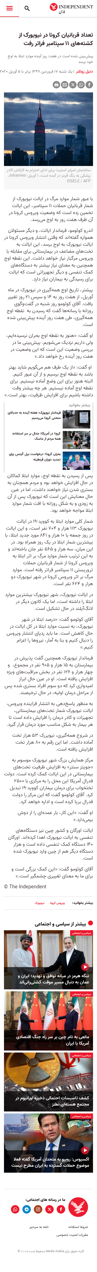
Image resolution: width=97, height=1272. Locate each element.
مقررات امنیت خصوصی (72, 1235)
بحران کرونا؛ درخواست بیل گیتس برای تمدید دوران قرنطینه (35, 457)
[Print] (56, 84)
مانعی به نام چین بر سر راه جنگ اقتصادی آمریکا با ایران (52, 1040)
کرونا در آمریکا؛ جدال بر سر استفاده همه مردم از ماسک (36, 436)
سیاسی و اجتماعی (52, 924)
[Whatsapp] (81, 84)
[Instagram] (38, 1209)
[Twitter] (73, 84)
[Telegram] (26, 1209)
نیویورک (39, 903)
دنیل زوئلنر (84, 71)
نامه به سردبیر (38, 1227)
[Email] (64, 84)
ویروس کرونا (57, 903)
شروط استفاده (78, 1227)
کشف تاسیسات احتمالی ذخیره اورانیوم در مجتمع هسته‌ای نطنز (52, 1101)
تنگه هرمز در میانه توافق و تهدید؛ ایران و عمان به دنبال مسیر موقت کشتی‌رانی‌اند (53, 979)
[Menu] (9, 8)
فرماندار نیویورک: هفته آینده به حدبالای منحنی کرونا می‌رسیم (34, 415)
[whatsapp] (15, 1209)
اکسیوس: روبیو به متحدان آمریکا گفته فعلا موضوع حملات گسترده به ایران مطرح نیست (50, 1162)
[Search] (27, 8)
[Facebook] (89, 84)
